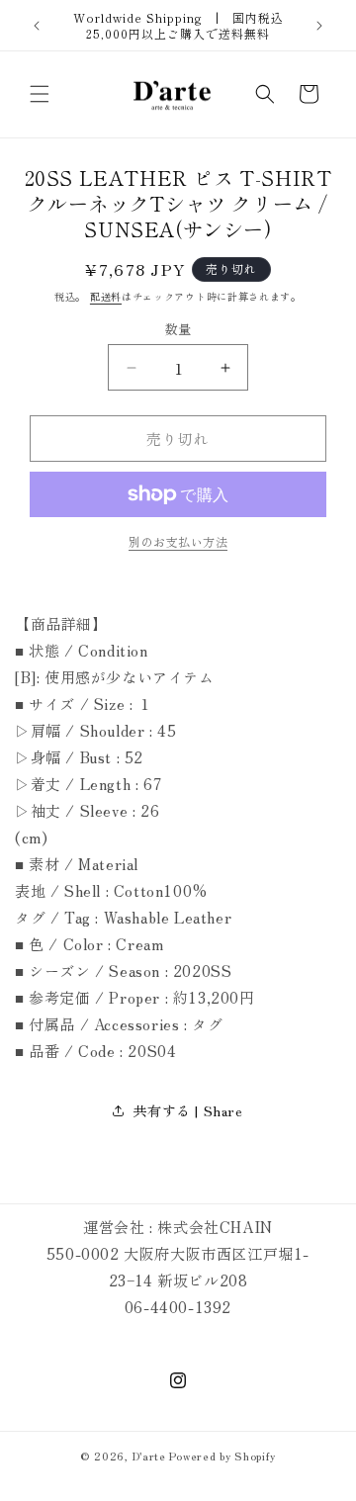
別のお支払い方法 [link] (178, 541)
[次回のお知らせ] (319, 25)
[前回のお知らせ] (36, 25)
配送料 (106, 296)
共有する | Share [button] (187, 1110)
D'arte (149, 1455)
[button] (39, 94)
